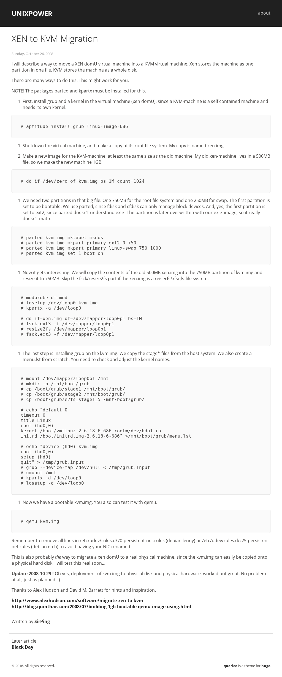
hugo (265, 665)
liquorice (229, 665)
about (264, 13)
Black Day (22, 647)
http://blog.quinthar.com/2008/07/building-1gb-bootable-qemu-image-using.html (101, 607)
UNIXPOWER (32, 13)
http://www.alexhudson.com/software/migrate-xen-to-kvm (77, 600)
